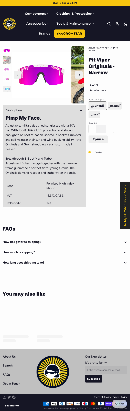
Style (96, 99)
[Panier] (124, 24)
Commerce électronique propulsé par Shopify (65, 408)
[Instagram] (4, 397)
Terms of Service (103, 397)
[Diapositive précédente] (17, 75)
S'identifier (12, 405)
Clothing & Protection (74, 14)
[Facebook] (14, 397)
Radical (115, 105)
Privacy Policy (120, 397)
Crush (94, 114)
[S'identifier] (115, 24)
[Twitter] (9, 397)
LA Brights (97, 105)
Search (8, 365)
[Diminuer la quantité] (92, 129)
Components (35, 14)
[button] (98, 139)
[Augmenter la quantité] (110, 129)
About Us (9, 356)
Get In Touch (11, 383)
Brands (44, 33)
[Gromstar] (9, 24)
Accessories (36, 23)
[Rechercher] (107, 24)
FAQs (6, 374)
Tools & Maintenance (74, 23)
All (98, 48)
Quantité (93, 123)
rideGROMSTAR (69, 33)
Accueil (92, 48)
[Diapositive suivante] (79, 75)
